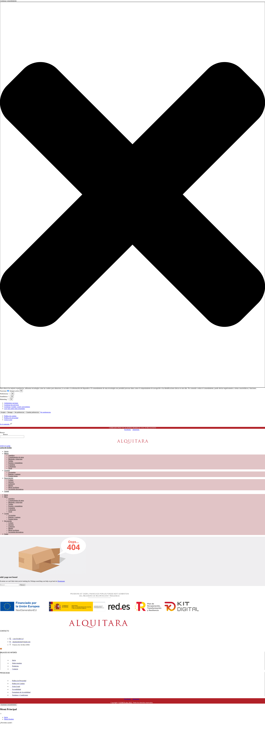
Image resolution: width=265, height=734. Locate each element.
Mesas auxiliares (13, 487)
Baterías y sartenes (14, 474)
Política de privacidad (11, 418)
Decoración (8, 478)
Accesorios (12, 472)
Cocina (7, 470)
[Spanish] (1, 648)
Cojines (10, 480)
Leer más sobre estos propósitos (14, 409)
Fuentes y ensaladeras (15, 463)
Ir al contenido (5, 424)
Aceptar (3, 412)
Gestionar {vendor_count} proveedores (17, 407)
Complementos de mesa (16, 457)
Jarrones (11, 482)
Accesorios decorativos (15, 489)
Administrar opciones (11, 403)
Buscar (2, 432)
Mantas (10, 485)
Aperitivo (11, 455)
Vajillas (10, 461)
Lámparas (11, 484)
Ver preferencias (19, 412)
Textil (10, 468)
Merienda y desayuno (15, 459)
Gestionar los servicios (11, 405)
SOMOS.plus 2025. (125, 702)
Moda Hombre (9, 719)
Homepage (61, 581)
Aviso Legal (8, 420)
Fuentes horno (13, 476)
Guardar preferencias (32, 412)
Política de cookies (10, 416)
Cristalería (11, 465)
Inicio (6, 451)
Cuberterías (12, 466)
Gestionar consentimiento (8, 705)
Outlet (6, 491)
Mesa (6, 453)
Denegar (10, 412)
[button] (132, 194)
